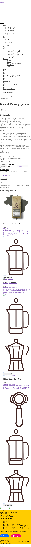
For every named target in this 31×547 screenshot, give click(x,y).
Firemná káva (10, 33)
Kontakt (5, 59)
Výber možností (7, 277)
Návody (5, 48)
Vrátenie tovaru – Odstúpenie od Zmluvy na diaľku (16, 528)
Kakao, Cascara (11, 42)
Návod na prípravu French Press (15, 53)
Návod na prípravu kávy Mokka (15, 54)
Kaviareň (9, 62)
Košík (4, 87)
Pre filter (16, 97)
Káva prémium (10, 30)
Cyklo (5, 47)
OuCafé (2, 172)
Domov (2, 97)
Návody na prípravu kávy (10, 84)
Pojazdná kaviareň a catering (14, 63)
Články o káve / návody (13, 57)
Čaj (4, 36)
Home (5, 69)
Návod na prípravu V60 (13, 56)
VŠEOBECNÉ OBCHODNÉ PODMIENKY (15, 525)
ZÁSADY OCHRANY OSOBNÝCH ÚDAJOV (16, 527)
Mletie (3, 164)
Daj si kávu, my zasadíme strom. (15, 34)
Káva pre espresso (11, 27)
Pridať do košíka (5, 169)
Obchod (5, 37)
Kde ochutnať (10, 65)
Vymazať (19, 166)
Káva (4, 25)
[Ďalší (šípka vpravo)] (2, 546)
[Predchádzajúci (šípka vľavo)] (0, 546)
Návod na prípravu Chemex (14, 51)
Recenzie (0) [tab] (6, 175)
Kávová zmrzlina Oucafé (13, 31)
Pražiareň (9, 60)
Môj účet (5, 521)
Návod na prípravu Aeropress (14, 50)
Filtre (8, 45)
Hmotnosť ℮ (3, 166)
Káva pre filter (10, 28)
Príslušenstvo (10, 44)
